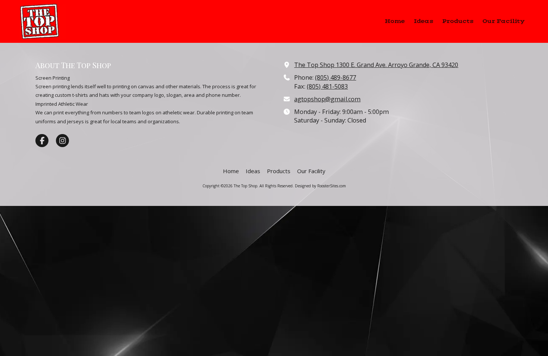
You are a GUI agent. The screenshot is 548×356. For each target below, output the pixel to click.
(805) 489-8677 (335, 77)
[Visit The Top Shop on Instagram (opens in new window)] (62, 140)
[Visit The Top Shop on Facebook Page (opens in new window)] (41, 140)
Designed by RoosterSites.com (320, 185)
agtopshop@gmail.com (327, 99)
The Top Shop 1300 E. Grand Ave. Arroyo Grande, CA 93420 (376, 65)
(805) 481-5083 (327, 86)
